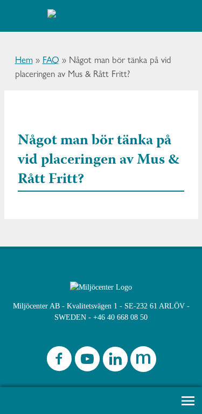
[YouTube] (87, 361)
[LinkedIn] (115, 361)
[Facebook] (59, 361)
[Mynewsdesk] (143, 361)
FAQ (51, 59)
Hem (24, 59)
